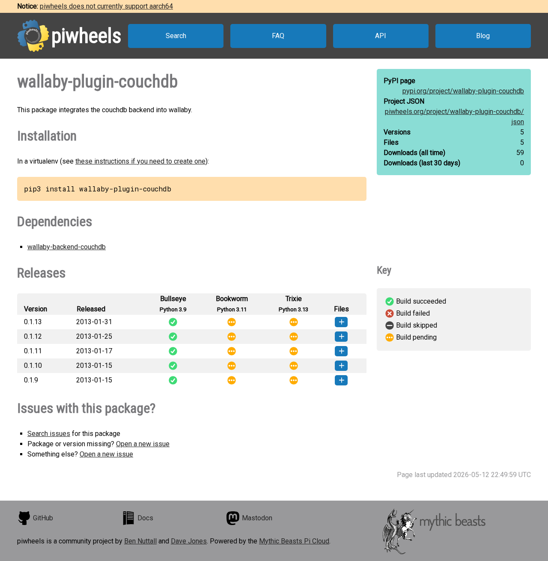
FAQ (278, 36)
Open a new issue (143, 444)
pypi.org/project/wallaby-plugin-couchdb (463, 91)
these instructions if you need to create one (140, 161)
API (380, 36)
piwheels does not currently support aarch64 (106, 6)
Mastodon (257, 518)
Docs (145, 518)
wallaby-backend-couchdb (66, 247)
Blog (483, 36)
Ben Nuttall (140, 541)
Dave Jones (189, 541)
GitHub (43, 518)
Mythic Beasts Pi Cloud (294, 541)
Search (176, 36)
